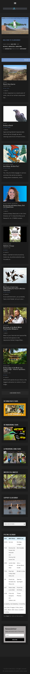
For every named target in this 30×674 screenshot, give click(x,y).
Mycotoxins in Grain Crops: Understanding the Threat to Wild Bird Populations (14, 288)
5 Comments (5, 90)
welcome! (23, 49)
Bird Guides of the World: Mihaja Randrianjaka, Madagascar (12, 328)
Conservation (14, 203)
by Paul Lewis (6, 88)
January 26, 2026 (6, 372)
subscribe (19, 46)
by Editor (5, 209)
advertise (12, 46)
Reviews (9, 244)
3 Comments (5, 129)
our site (13, 44)
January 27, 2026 (6, 247)
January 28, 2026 (7, 86)
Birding (5, 82)
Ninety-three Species (9, 84)
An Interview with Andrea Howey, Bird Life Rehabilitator (14, 206)
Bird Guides (5, 325)
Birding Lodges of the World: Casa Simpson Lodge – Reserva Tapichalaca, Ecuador (14, 369)
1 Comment (5, 170)
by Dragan (5, 250)
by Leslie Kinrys (6, 168)
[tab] (15, 59)
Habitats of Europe (8, 246)
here (7, 616)
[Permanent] (15, 80)
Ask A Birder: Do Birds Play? (11, 166)
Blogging (9, 203)
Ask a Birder (6, 164)
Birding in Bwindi (8, 125)
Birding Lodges (6, 365)
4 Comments (5, 211)
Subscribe (14, 639)
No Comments (6, 252)
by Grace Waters (6, 292)
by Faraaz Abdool (7, 127)
